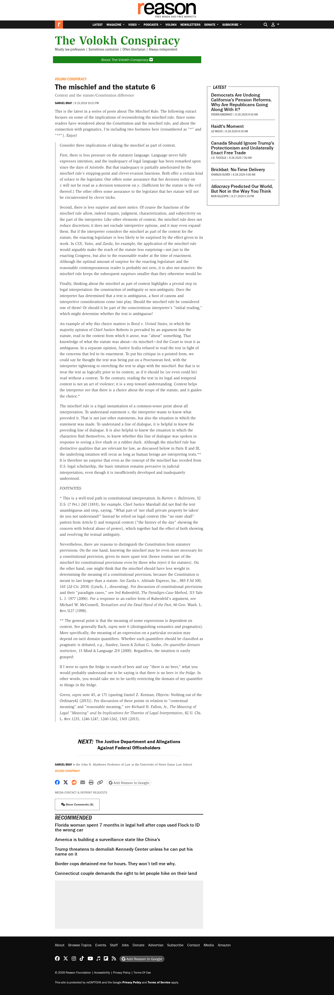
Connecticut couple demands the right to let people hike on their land (126, 873)
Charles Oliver (220, 174)
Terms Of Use (142, 972)
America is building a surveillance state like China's (107, 839)
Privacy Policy (121, 972)
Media (209, 944)
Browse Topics (79, 944)
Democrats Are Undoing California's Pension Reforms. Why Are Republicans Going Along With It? (241, 102)
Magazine (114, 24)
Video (132, 24)
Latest (98, 24)
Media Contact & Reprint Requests (81, 792)
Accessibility (102, 972)
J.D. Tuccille (218, 157)
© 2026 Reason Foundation (73, 972)
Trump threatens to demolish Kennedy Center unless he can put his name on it (124, 851)
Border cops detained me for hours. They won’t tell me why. (115, 864)
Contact (193, 944)
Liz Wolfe (217, 131)
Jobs (125, 944)
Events (100, 944)
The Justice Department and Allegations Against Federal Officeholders (129, 744)
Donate (210, 24)
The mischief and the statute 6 (105, 86)
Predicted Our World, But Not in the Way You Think (242, 188)
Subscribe (230, 24)
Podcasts (151, 24)
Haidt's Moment (227, 126)
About (59, 944)
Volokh (170, 24)
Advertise (155, 944)
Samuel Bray (63, 103)
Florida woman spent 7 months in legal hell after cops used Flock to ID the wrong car (127, 827)
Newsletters (190, 24)
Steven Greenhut (222, 114)
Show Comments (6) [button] (79, 804)
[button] (275, 24)
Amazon (224, 944)
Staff (114, 944)
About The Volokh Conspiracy (125, 59)
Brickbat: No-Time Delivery (238, 169)
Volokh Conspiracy (70, 78)
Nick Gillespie (220, 196)
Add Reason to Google (130, 782)
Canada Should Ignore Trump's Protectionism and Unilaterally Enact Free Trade (242, 148)
